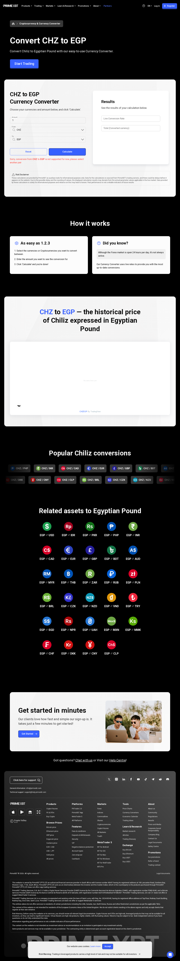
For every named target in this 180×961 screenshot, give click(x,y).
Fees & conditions (79, 831)
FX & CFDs (50, 813)
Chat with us (84, 760)
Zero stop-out (77, 855)
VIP (73, 843)
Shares (100, 821)
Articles (126, 835)
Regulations (153, 817)
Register (171, 6)
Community (152, 813)
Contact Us (152, 839)
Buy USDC (126, 862)
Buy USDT (126, 858)
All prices (50, 859)
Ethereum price (52, 831)
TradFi (99, 836)
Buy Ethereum (128, 854)
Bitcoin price (51, 827)
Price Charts (127, 809)
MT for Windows (103, 859)
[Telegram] (153, 779)
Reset (28, 151)
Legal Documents (155, 842)
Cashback (76, 859)
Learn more (95, 946)
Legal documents (163, 873)
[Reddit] (160, 779)
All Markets (101, 832)
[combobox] (49, 130)
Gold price (50, 855)
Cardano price (51, 843)
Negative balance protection (83, 847)
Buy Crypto (50, 817)
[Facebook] (131, 779)
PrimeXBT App (77, 813)
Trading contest (154, 865)
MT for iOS (101, 851)
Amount (14, 117)
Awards (151, 821)
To (13, 136)
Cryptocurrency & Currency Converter (39, 23)
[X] (109, 779)
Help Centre (117, 760)
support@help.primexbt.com (35, 792)
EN (149, 6)
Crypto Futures (52, 809)
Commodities (102, 817)
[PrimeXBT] (10, 6)
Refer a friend (153, 861)
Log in (157, 6)
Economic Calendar (130, 817)
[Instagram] (116, 779)
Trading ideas (128, 821)
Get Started (27, 733)
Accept (107, 946)
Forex (99, 809)
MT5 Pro (100, 867)
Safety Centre (153, 846)
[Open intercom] (170, 954)
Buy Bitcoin (127, 850)
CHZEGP (83, 411)
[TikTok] (145, 779)
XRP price (50, 835)
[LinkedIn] (123, 779)
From (14, 127)
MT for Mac (101, 855)
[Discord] (167, 779)
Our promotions (154, 857)
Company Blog (153, 835)
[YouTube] (138, 779)
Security (75, 839)
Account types (77, 851)
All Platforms (77, 821)
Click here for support (24, 780)
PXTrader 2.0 (77, 809)
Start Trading (24, 64)
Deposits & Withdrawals (81, 835)
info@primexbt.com (33, 788)
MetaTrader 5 (77, 817)
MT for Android (103, 847)
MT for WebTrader (104, 863)
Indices (100, 813)
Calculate (67, 151)
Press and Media (154, 824)
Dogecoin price (52, 839)
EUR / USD (50, 847)
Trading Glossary (129, 839)
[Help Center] (143, 5)
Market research (129, 831)
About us (151, 809)
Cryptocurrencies (104, 824)
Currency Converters (131, 813)
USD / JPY (50, 851)
